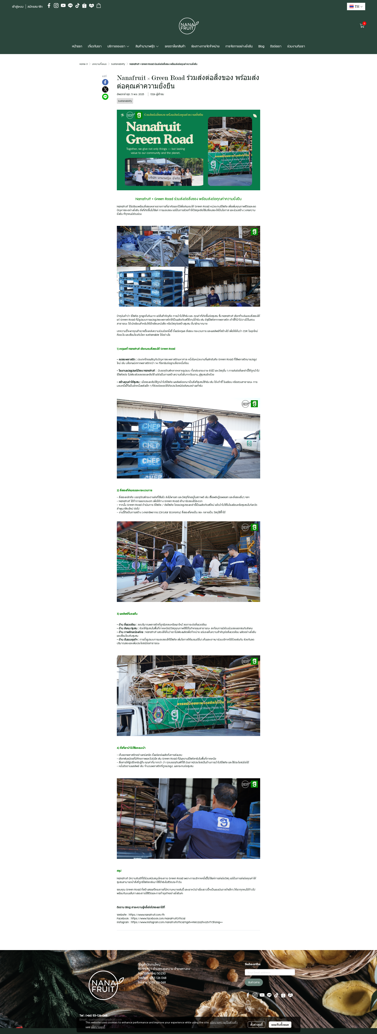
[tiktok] (77, 5)
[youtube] (63, 5)
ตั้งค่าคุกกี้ (256, 1024)
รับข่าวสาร (254, 982)
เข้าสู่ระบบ (18, 6)
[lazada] (91, 5)
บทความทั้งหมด (99, 64)
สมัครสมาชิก (35, 6)
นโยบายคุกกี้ (98, 1027)
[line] (70, 5)
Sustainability (118, 64)
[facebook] (49, 5)
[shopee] (84, 5)
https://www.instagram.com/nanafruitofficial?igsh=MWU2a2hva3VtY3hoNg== (177, 922)
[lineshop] (98, 5)
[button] (356, 6)
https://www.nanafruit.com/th (147, 915)
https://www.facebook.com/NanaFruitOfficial (158, 918)
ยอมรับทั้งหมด (280, 1024)
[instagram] (56, 5)
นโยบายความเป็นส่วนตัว (224, 1022)
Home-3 (84, 64)
